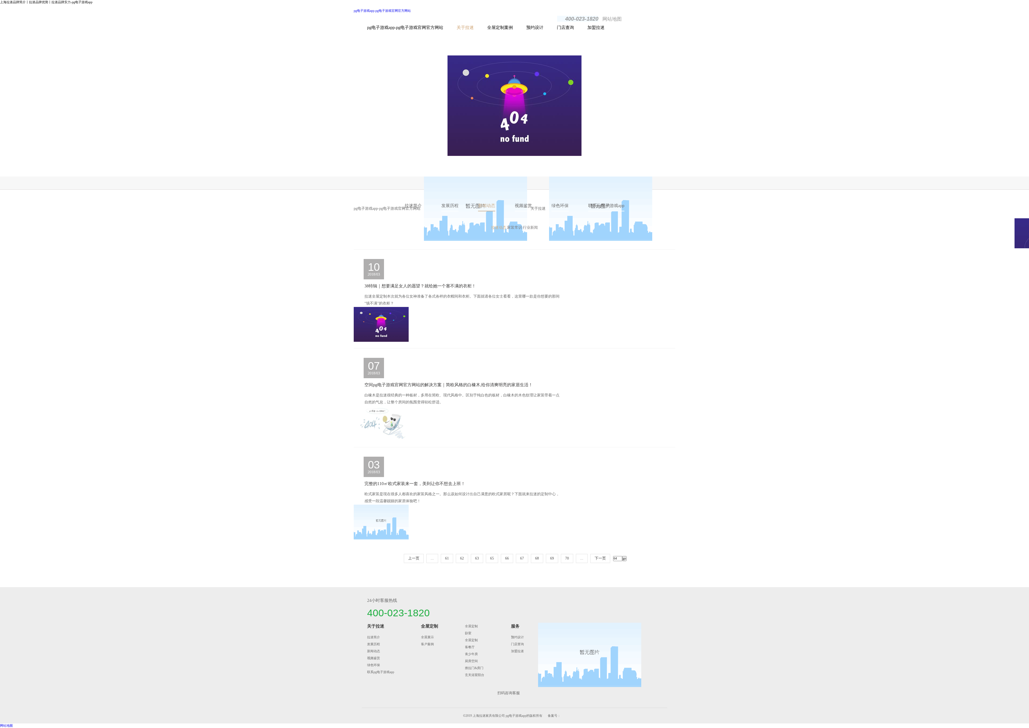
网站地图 (612, 19)
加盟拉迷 (596, 27)
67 (522, 558)
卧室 (468, 633)
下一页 (600, 558)
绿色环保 (560, 205)
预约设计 (534, 27)
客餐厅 (470, 647)
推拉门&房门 (474, 668)
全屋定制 (429, 626)
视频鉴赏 (523, 205)
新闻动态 (486, 205)
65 (492, 558)
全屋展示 (427, 637)
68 (537, 558)
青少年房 (471, 654)
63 (477, 558)
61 (447, 558)
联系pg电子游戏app (606, 205)
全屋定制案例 (500, 27)
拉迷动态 (498, 228)
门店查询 (565, 27)
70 (567, 558)
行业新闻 (530, 228)
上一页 (413, 558)
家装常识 (514, 228)
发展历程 (449, 205)
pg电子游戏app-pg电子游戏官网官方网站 (382, 11)
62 (462, 558)
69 (552, 558)
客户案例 (427, 644)
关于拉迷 (465, 27)
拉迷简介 (413, 205)
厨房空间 (471, 661)
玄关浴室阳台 (474, 675)
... (432, 558)
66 (507, 558)
